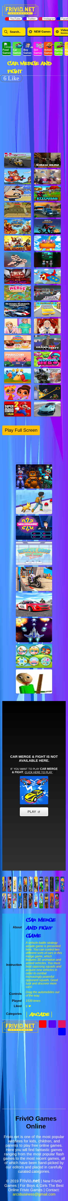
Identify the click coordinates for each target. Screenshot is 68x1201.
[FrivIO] (20, 10)
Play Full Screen (21, 430)
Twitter (32, 18)
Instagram (49, 18)
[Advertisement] (34, 116)
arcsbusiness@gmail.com (34, 1194)
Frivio (30, 1180)
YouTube (15, 18)
